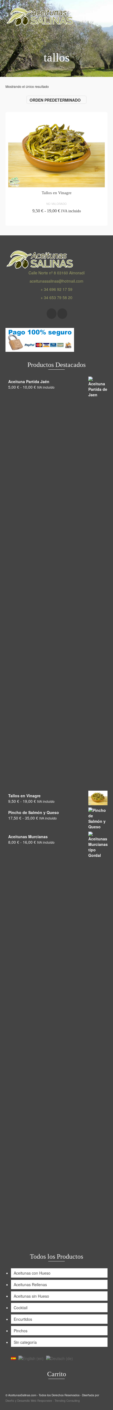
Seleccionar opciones (56, 221)
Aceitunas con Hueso (32, 1273)
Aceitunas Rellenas (30, 1284)
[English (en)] (31, 1358)
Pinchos (20, 1330)
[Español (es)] (13, 1358)
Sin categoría (25, 1342)
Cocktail (20, 1307)
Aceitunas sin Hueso (31, 1296)
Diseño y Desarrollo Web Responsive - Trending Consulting (42, 1401)
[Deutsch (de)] (59, 1358)
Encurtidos (23, 1319)
